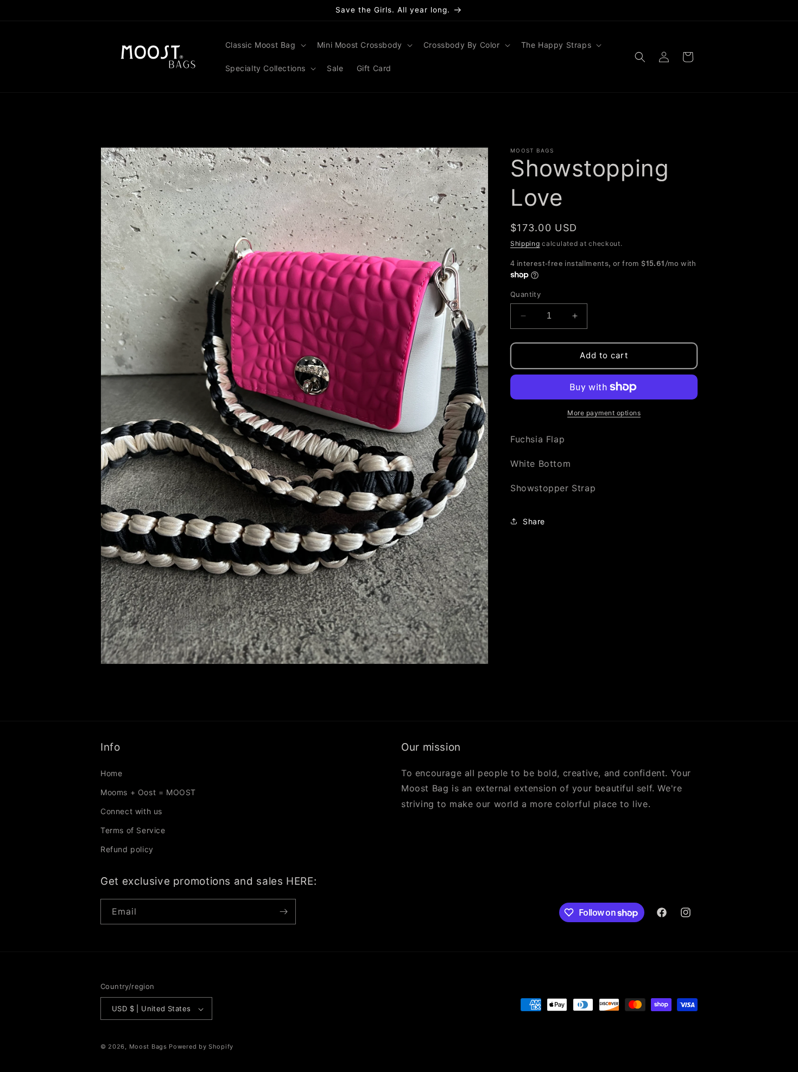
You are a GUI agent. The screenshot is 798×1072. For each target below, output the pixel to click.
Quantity (525, 294)
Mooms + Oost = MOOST (148, 791)
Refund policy (127, 849)
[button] (265, 45)
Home (111, 772)
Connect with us (131, 810)
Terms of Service (133, 830)
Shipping (525, 243)
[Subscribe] (283, 911)
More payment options (604, 413)
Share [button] (534, 520)
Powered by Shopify (201, 1047)
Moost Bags (148, 1047)
